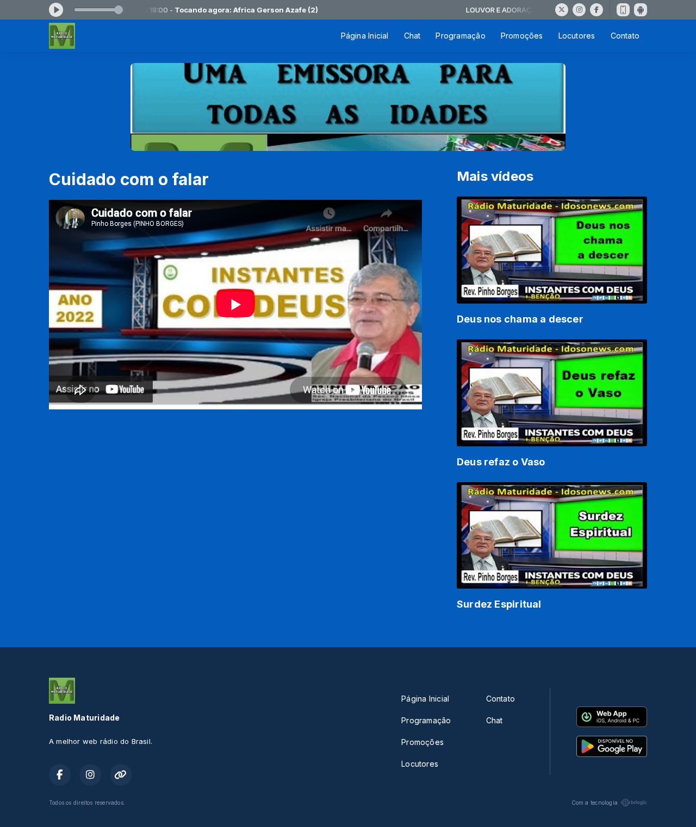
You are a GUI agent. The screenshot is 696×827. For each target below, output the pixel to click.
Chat (412, 35)
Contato (625, 35)
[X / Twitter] (561, 9)
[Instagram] (579, 9)
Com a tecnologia (594, 802)
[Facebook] (596, 9)
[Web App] (623, 9)
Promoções (522, 35)
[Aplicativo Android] (640, 9)
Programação (460, 35)
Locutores (576, 35)
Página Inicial (365, 35)
